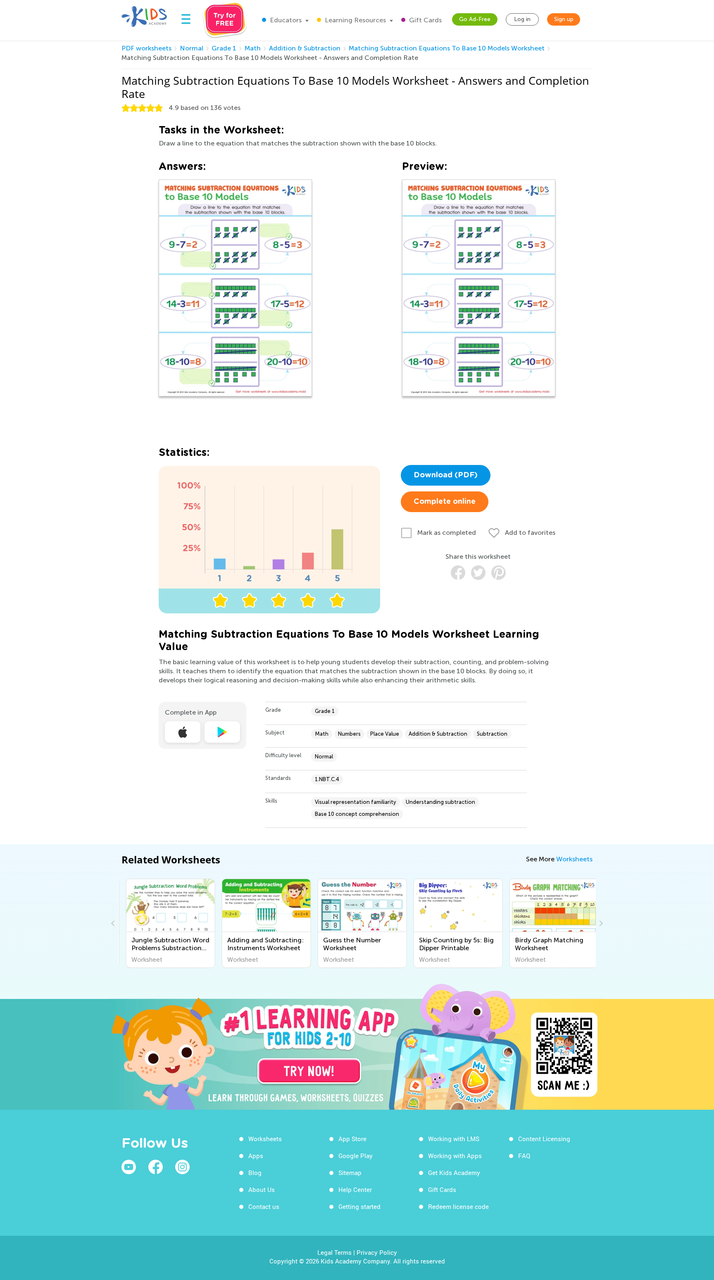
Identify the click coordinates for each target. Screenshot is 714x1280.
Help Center (355, 1189)
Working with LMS (453, 1139)
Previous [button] (114, 923)
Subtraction (492, 734)
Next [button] (600, 923)
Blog (255, 1172)
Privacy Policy (377, 1252)
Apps (255, 1155)
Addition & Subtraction (304, 48)
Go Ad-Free (474, 19)
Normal (191, 48)
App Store (352, 1139)
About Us (261, 1189)
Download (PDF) (446, 475)
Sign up (564, 19)
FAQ (524, 1155)
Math (253, 48)
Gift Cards (424, 20)
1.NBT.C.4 (327, 779)
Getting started (359, 1206)
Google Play (355, 1155)
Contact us (263, 1206)
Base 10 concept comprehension (357, 814)
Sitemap (350, 1172)
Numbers (349, 734)
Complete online (445, 501)
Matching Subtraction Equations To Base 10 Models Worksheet (447, 48)
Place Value (384, 734)
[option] (166, 923)
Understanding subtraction (440, 802)
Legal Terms (334, 1252)
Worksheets (574, 859)
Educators (285, 20)
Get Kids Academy (454, 1172)
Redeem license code (458, 1206)
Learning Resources (354, 20)
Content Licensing (544, 1139)
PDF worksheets (146, 48)
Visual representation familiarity (355, 802)
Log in (522, 19)
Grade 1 (224, 48)
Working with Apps (455, 1155)
